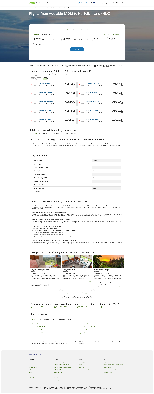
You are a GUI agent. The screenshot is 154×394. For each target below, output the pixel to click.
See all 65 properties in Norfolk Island (77, 293)
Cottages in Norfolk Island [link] (84, 333)
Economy (115, 34)
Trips (117, 3)
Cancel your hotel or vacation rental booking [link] (113, 364)
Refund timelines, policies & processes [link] (112, 369)
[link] (42, 307)
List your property (102, 3)
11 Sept (113, 40)
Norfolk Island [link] (42, 7)
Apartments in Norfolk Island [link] (37, 333)
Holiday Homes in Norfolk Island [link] (85, 336)
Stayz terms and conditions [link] (85, 369)
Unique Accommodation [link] (59, 375)
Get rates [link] (57, 289)
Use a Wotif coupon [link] (107, 372)
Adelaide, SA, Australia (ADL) (45, 40)
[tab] (67, 29)
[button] (77, 314)
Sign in (123, 3)
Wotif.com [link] (31, 7)
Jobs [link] (30, 364)
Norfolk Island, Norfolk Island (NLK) (77, 40)
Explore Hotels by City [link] (59, 369)
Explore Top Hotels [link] (58, 372)
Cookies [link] (80, 364)
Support (112, 3)
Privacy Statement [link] (83, 362)
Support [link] (105, 362)
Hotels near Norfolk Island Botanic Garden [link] (88, 326)
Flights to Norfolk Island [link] (52, 7)
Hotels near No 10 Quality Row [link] (38, 326)
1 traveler (106, 34)
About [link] (30, 362)
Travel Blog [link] (56, 377)
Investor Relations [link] (33, 375)
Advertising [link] (31, 377)
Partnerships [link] (31, 369)
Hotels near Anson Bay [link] (83, 323)
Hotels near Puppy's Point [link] (37, 330)
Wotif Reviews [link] (57, 380)
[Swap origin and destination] (62, 39)
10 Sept (98, 40)
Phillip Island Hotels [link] (35, 323)
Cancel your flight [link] (107, 367)
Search (77, 49)
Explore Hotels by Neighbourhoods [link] (61, 364)
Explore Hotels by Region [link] (59, 362)
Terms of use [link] (81, 367)
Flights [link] (36, 7)
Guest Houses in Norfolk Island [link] (38, 336)
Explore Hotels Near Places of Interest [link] (62, 367)
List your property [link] (33, 367)
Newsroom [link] (31, 372)
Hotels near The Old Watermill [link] (85, 330)
